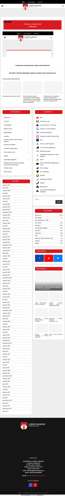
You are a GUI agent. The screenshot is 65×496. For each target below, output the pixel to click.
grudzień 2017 (6, 406)
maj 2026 (5, 193)
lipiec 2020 (5, 384)
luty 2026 (5, 201)
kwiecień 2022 (6, 327)
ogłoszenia (38, 233)
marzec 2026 (6, 199)
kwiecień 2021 (6, 359)
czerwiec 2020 (6, 387)
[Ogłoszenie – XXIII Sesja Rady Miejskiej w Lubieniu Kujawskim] (48, 281)
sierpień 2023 (6, 283)
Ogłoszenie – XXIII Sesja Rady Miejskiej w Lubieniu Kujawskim (48, 288)
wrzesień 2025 (6, 215)
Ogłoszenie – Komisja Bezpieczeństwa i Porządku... (41, 320)
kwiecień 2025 (6, 229)
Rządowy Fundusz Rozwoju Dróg (44, 238)
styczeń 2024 (6, 269)
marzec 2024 (6, 264)
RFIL (36, 236)
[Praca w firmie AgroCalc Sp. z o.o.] (55, 328)
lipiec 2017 (5, 411)
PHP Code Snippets (25, 495)
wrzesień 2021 (6, 346)
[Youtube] (35, 485)
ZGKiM (37, 243)
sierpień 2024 (6, 250)
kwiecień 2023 (6, 294)
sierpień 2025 (6, 218)
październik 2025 (7, 212)
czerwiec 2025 (6, 223)
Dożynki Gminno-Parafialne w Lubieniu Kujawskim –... (41, 336)
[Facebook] (30, 485)
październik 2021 (7, 343)
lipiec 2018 (5, 403)
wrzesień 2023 (6, 280)
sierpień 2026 (6, 185)
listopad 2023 (6, 275)
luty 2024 (5, 267)
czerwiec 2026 (6, 190)
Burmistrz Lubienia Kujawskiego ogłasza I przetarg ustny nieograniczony (32, 73)
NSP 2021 (37, 230)
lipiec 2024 (5, 253)
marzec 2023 (6, 297)
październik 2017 (7, 408)
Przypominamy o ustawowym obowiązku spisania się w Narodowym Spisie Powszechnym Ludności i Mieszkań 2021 (53, 98)
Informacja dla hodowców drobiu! (11, 96)
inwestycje (38, 225)
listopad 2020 (6, 373)
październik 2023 (7, 278)
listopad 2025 (6, 209)
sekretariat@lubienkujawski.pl (36, 476)
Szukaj (37, 199)
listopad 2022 (6, 308)
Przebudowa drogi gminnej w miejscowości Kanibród (32, 65)
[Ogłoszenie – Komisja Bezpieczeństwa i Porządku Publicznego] (41, 312)
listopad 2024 (6, 242)
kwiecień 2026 (6, 196)
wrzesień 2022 (6, 313)
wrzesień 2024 (6, 248)
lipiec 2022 (5, 319)
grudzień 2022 (6, 305)
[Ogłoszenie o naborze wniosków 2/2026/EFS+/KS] (55, 312)
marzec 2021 (6, 362)
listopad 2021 (6, 340)
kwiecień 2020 (6, 392)
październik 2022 (7, 310)
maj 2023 (5, 291)
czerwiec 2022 (6, 321)
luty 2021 (5, 365)
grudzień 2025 (6, 207)
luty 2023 (5, 299)
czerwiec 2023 (6, 289)
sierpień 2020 (6, 381)
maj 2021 (5, 357)
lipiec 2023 (5, 286)
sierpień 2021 (6, 348)
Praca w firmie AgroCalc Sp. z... (55, 335)
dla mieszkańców (7, 21)
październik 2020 (7, 376)
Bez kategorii (38, 218)
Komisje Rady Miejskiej (41, 228)
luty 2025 (5, 234)
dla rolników (38, 223)
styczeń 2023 (6, 302)
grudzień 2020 (6, 370)
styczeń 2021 (6, 368)
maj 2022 (5, 324)
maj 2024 (5, 259)
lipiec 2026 (5, 188)
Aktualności (38, 215)
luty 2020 (5, 398)
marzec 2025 (6, 231)
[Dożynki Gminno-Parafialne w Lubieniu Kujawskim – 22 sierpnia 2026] (41, 328)
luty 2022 (5, 332)
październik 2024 (7, 245)
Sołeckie (37, 241)
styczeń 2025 (6, 237)
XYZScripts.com (40, 495)
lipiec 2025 (5, 220)
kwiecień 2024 (6, 261)
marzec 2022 (6, 329)
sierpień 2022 (6, 316)
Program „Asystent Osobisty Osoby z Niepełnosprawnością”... (55, 304)
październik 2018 (7, 400)
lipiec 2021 (5, 351)
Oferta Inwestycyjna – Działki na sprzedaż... (41, 303)
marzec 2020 (6, 395)
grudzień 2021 (6, 338)
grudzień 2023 (6, 272)
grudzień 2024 (6, 239)
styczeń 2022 (6, 335)
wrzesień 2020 (6, 378)
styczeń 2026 (6, 204)
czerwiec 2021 (6, 354)
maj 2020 (5, 389)
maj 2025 (5, 226)
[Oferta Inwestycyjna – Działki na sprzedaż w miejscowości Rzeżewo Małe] (41, 296)
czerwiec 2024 (6, 256)
